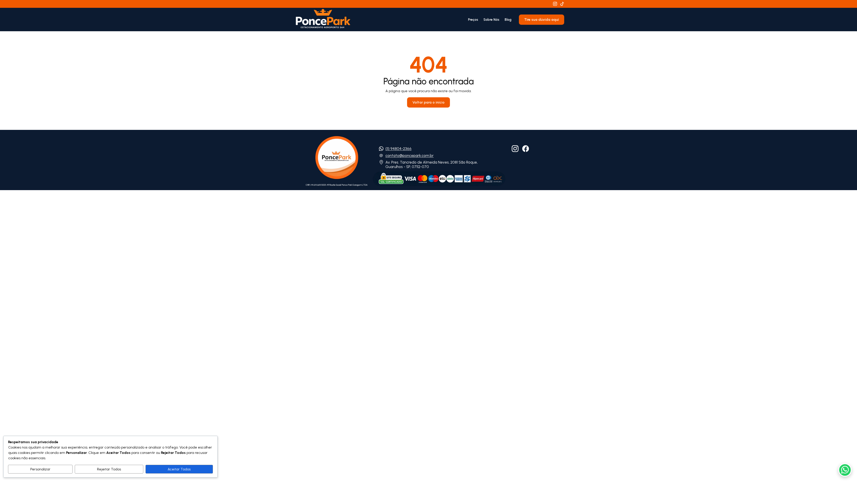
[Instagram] (555, 4)
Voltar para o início (428, 102)
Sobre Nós (491, 20)
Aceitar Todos (179, 469)
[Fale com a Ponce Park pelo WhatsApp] (845, 470)
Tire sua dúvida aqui (541, 19)
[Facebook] (525, 148)
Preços (473, 20)
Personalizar (40, 469)
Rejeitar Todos (109, 469)
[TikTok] (562, 4)
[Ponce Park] (323, 19)
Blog (508, 20)
